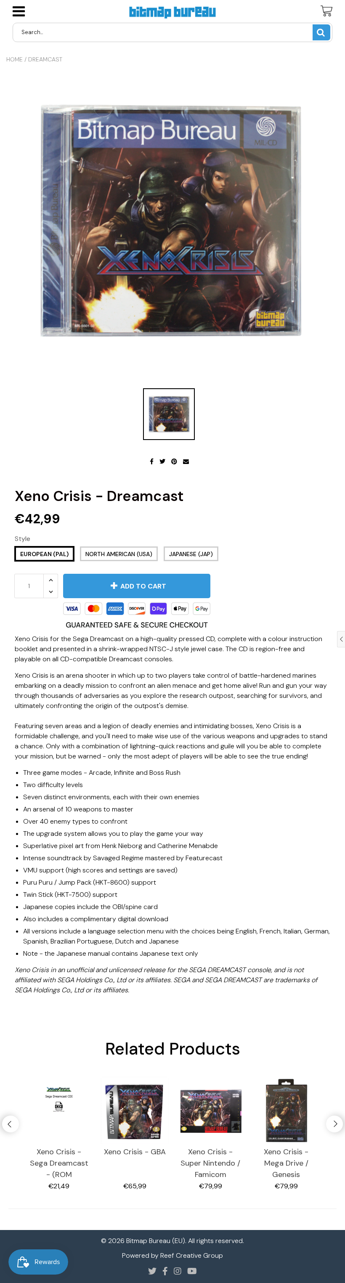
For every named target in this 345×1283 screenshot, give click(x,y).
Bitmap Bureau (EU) (155, 1240)
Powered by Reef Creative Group (172, 1255)
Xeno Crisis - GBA (135, 1152)
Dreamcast (45, 59)
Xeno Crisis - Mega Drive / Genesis (286, 1163)
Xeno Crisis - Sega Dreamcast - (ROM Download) (59, 1164)
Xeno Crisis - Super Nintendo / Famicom (210, 1163)
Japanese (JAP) (191, 554)
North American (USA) (118, 554)
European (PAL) (44, 554)
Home (14, 59)
